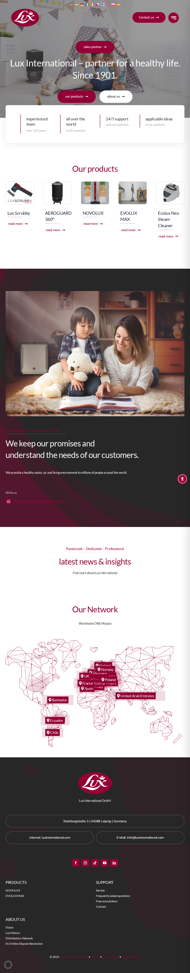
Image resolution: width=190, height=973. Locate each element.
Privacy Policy (110, 956)
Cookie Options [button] (131, 956)
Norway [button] (107, 669)
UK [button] (86, 676)
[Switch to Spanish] (118, 4)
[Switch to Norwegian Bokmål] (108, 4)
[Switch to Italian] (92, 4)
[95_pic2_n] (170, 183)
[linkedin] (114, 863)
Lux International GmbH (74, 956)
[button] (8, 965)
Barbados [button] (59, 700)
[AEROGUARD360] (57, 183)
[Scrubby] (20, 183)
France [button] (87, 683)
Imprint (95, 956)
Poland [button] (110, 679)
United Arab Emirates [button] (137, 696)
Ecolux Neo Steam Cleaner (168, 219)
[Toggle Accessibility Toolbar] (182, 479)
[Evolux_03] (133, 183)
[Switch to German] (82, 4)
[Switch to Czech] (97, 4)
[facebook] (76, 863)
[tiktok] (95, 863)
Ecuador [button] (56, 720)
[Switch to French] (87, 4)
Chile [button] (54, 732)
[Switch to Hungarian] (76, 4)
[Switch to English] (71, 4)
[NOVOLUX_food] (95, 183)
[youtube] (105, 863)
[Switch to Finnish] (102, 4)
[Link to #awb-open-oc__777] (173, 17)
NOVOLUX (93, 213)
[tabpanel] (95, 473)
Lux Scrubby (18, 213)
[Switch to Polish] (113, 4)
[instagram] (85, 863)
